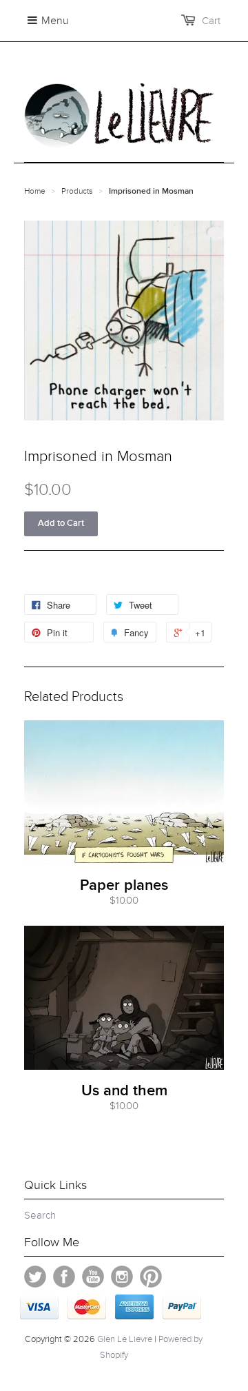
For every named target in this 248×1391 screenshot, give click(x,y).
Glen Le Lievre (124, 1339)
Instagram (122, 1277)
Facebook (64, 1277)
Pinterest (151, 1277)
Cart (211, 20)
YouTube (93, 1277)
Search (40, 1215)
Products (77, 191)
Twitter (35, 1277)
